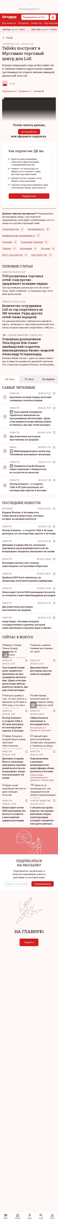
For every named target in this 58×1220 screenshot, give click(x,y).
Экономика (26, 248)
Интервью (7, 508)
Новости (7, 272)
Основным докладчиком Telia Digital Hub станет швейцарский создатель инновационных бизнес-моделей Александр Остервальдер (28, 346)
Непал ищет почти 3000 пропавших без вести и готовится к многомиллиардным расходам (14, 814)
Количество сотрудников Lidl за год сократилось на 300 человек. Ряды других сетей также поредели (22, 311)
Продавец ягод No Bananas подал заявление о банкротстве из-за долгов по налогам (28, 469)
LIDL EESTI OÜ (39, 255)
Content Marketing (18, 335)
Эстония (45, 248)
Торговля (7, 242)
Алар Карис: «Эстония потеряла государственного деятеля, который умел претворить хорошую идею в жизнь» (26, 624)
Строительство (10, 229)
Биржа (13, 447)
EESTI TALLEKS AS (12, 255)
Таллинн (6, 248)
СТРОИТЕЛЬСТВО (10, 44)
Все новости (9, 23)
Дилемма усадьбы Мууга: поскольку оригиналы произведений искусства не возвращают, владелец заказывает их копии (28, 548)
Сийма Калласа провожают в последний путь (39, 721)
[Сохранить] (54, 393)
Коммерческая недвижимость (18, 235)
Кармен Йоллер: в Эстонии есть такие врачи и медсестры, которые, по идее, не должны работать (23, 515)
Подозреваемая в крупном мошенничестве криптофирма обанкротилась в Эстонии (42, 765)
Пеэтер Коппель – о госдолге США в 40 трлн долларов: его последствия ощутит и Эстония (28, 487)
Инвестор (36, 23)
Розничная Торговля (32, 242)
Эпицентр (23, 23)
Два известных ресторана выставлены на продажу (41, 670)
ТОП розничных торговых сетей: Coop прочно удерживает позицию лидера (25, 279)
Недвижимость (36, 229)
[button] (17, 884)
